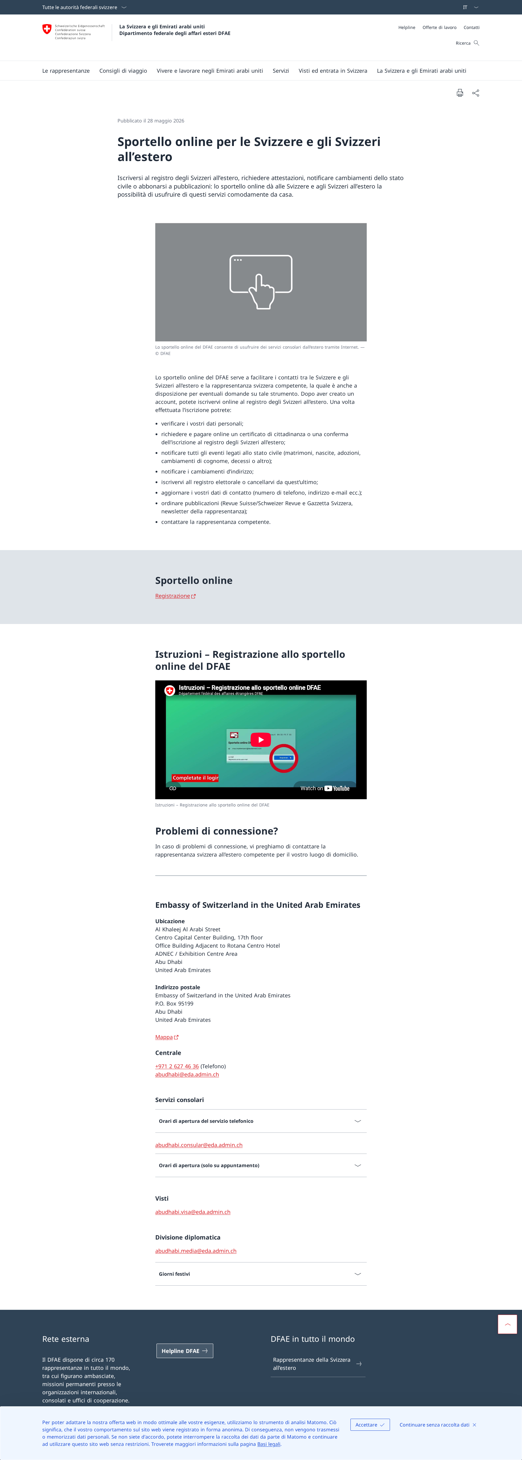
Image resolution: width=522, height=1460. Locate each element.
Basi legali (268, 1444)
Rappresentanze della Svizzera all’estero (311, 1363)
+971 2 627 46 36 (177, 1066)
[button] (66, 70)
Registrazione (172, 595)
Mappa (164, 1036)
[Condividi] (475, 92)
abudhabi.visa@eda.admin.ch (192, 1211)
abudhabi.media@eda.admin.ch (196, 1250)
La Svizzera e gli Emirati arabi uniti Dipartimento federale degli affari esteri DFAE (174, 29)
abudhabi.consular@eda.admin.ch (199, 1144)
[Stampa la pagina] (460, 92)
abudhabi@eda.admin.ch (187, 1074)
